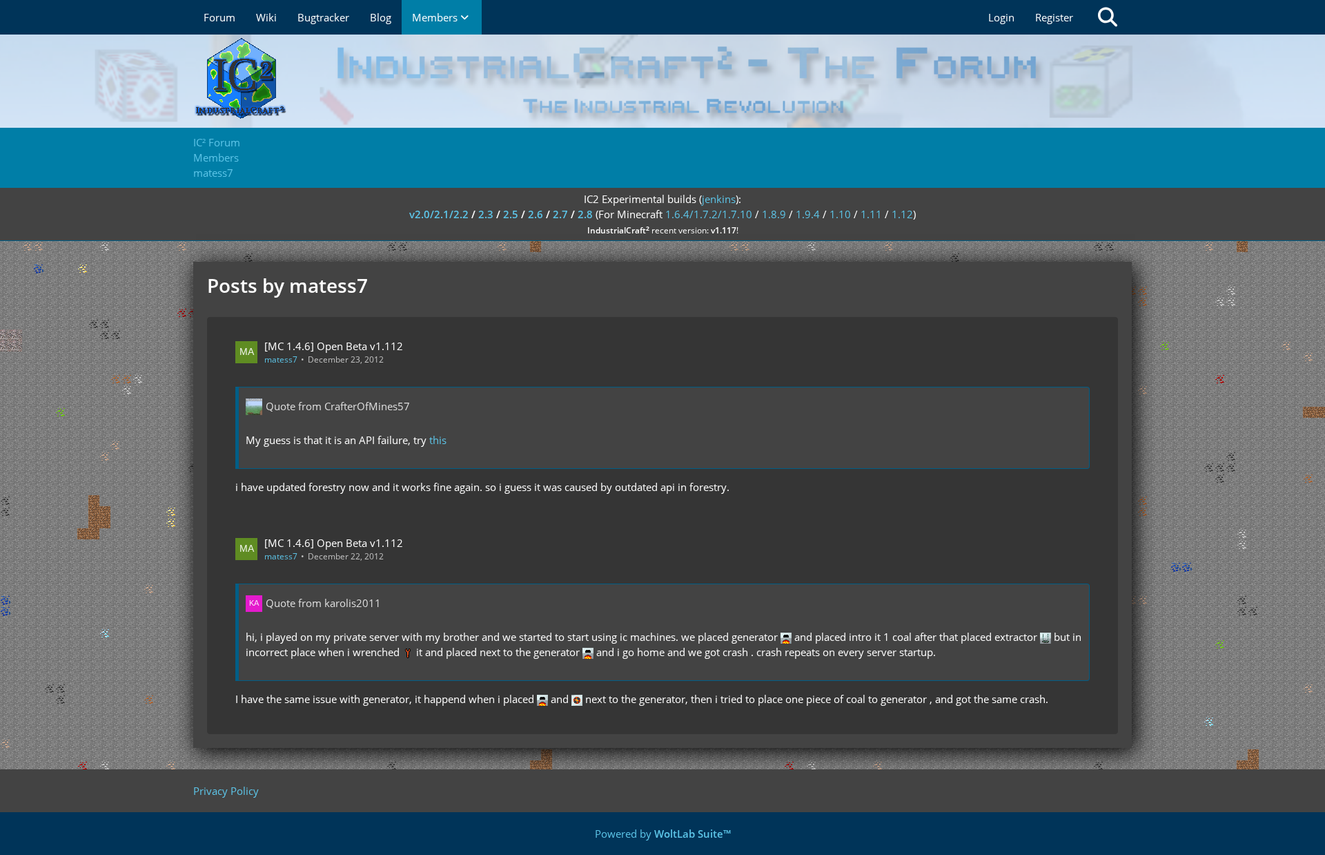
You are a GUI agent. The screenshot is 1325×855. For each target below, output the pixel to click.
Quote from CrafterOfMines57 (338, 406)
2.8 (585, 214)
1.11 (871, 214)
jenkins (719, 199)
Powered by (663, 833)
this (437, 440)
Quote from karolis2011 (323, 603)
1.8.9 (774, 214)
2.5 (510, 214)
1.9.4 (808, 214)
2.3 (485, 214)
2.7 (560, 214)
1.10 (840, 214)
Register (1054, 17)
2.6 (535, 214)
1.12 (902, 214)
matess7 (280, 359)
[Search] (1107, 17)
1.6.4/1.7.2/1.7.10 (708, 214)
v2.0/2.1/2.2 (439, 214)
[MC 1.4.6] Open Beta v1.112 (333, 346)
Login (1001, 17)
